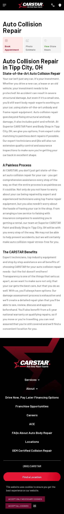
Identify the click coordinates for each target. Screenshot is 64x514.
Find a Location (32, 477)
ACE (32, 424)
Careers (32, 415)
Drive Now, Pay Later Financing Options (32, 397)
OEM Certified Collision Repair (32, 450)
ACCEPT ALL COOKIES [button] (18, 506)
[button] (35, 506)
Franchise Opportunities (32, 406)
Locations (32, 441)
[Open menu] (4, 5)
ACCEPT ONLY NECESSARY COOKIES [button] (25, 499)
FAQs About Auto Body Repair (32, 433)
